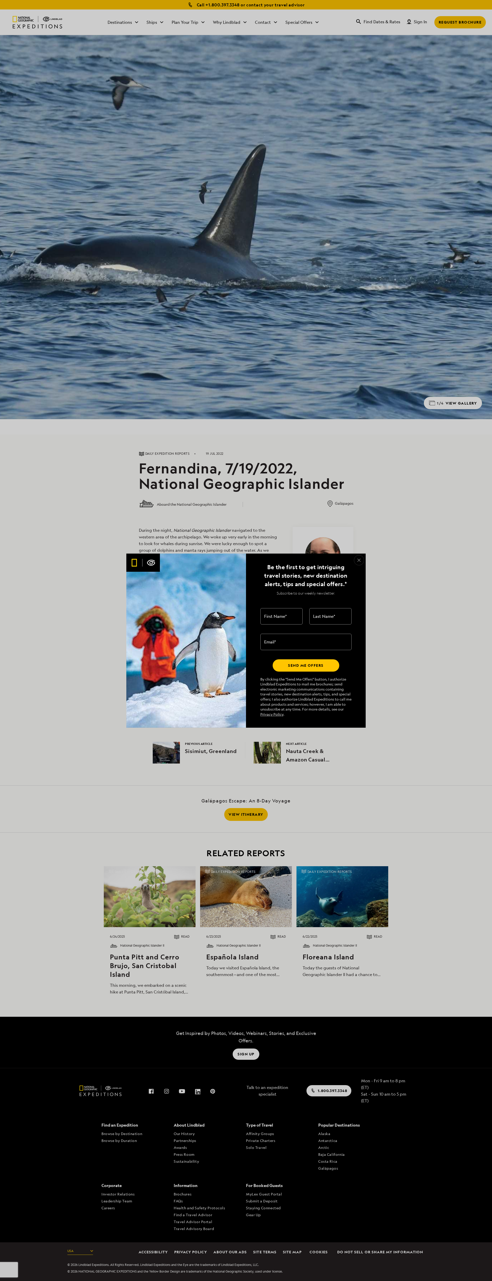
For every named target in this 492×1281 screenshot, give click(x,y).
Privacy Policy (271, 714)
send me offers (305, 665)
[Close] (359, 560)
